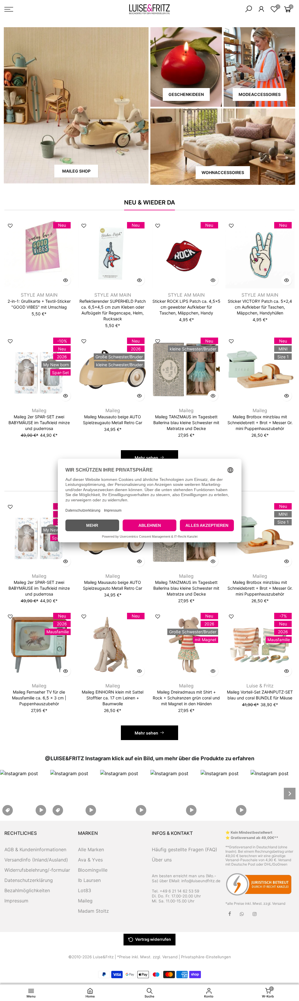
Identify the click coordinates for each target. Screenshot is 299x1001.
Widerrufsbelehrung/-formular (37, 870)
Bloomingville (92, 870)
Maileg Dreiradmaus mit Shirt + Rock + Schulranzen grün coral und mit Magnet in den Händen (186, 697)
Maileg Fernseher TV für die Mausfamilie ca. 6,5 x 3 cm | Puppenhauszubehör (39, 697)
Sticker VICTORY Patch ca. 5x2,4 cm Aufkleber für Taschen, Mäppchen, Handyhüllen (260, 307)
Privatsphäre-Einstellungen (206, 956)
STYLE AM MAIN (39, 295)
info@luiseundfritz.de (200, 880)
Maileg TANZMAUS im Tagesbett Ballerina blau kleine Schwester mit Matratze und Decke (186, 422)
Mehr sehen (146, 457)
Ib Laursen (89, 880)
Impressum (16, 901)
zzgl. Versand (274, 903)
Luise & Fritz (260, 686)
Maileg (39, 410)
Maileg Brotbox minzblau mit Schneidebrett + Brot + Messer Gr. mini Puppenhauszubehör (260, 422)
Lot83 (84, 890)
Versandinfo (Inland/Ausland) (36, 860)
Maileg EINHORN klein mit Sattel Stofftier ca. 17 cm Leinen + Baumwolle (112, 697)
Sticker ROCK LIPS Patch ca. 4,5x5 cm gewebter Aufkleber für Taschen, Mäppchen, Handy (186, 307)
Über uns (162, 860)
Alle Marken (91, 849)
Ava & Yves (90, 860)
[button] (24, 793)
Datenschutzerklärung (28, 880)
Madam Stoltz (93, 911)
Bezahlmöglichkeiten (27, 890)
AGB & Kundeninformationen (35, 849)
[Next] (289, 793)
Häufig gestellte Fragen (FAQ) (184, 849)
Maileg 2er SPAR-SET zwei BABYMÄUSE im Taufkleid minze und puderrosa (39, 422)
